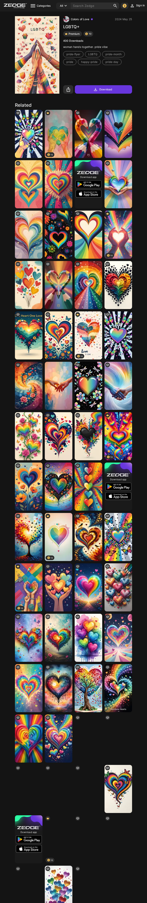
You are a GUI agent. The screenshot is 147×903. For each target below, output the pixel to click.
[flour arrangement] (88, 789)
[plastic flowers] (58, 235)
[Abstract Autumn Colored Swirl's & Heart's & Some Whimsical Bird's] (88, 537)
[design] (118, 134)
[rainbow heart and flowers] (28, 638)
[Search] (115, 6)
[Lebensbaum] (88, 688)
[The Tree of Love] (28, 537)
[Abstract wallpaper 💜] (28, 487)
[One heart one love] (28, 335)
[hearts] (118, 688)
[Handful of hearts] (58, 587)
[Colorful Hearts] (28, 285)
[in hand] (28, 134)
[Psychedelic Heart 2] (88, 839)
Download (105, 89)
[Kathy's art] (28, 436)
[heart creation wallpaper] (118, 789)
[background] (28, 386)
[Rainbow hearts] (28, 688)
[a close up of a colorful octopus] (58, 789)
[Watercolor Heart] (58, 688)
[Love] (118, 386)
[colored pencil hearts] (118, 587)
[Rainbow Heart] (28, 235)
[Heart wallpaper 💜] (58, 335)
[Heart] (58, 739)
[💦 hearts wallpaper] (118, 739)
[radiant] (118, 537)
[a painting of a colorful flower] (58, 638)
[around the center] (118, 335)
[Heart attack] (118, 839)
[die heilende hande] (118, 184)
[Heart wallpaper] (58, 436)
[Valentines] (88, 638)
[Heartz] (118, 638)
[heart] (88, 134)
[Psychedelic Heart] (88, 386)
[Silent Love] (58, 386)
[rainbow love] (88, 587)
